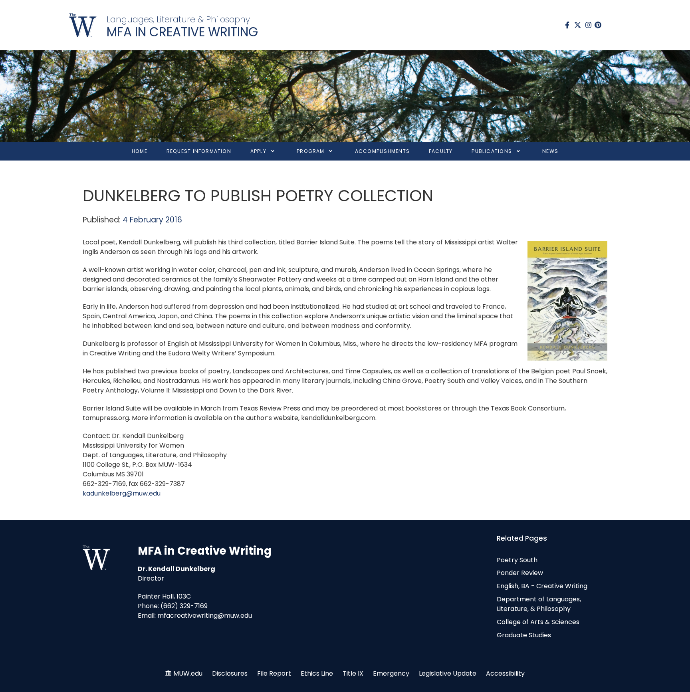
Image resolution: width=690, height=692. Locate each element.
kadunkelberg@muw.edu (122, 493)
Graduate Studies (524, 635)
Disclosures (230, 673)
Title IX (353, 673)
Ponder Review (520, 572)
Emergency (391, 673)
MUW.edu (187, 673)
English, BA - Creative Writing (542, 586)
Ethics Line (317, 673)
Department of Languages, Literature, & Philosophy (539, 604)
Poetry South (517, 560)
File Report (274, 673)
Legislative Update (447, 673)
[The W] (83, 25)
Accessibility (505, 673)
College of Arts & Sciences (538, 622)
